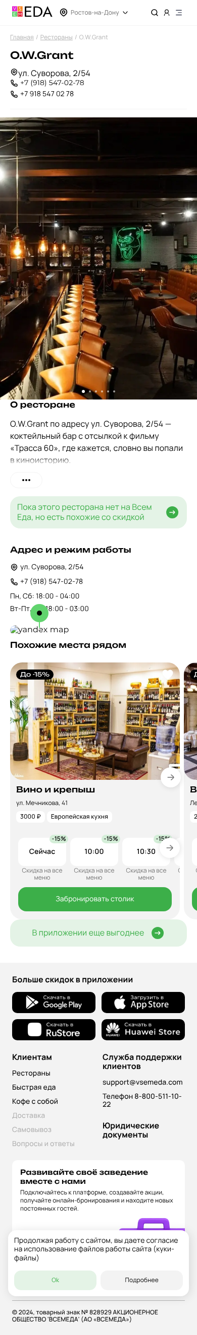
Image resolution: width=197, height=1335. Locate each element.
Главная (22, 37)
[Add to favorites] (168, 675)
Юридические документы (131, 1130)
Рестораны (56, 37)
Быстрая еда (34, 1087)
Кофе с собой (35, 1101)
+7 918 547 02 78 (47, 94)
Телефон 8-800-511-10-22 (142, 1100)
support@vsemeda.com (143, 1082)
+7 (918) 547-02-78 (52, 83)
